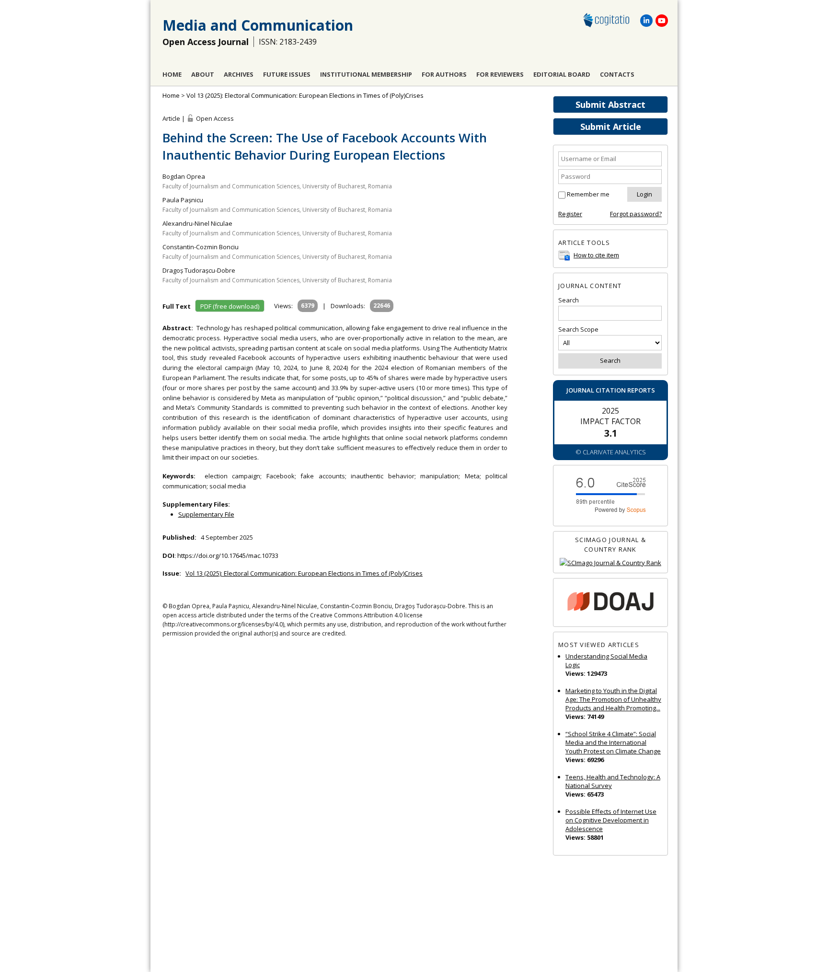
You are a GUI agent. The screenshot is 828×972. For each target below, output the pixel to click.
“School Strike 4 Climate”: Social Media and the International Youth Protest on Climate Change (613, 742)
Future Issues (286, 74)
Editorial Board (561, 74)
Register (570, 213)
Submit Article (610, 126)
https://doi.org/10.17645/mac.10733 (227, 555)
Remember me (588, 194)
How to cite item (596, 255)
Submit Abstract (610, 104)
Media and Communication (257, 25)
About (202, 74)
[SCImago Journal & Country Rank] (610, 563)
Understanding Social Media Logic (606, 660)
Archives (238, 74)
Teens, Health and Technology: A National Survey (612, 781)
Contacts (617, 74)
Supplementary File (206, 514)
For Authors (444, 74)
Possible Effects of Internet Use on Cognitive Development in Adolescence (610, 820)
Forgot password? (636, 213)
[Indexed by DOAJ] (610, 602)
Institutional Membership (366, 74)
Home (172, 74)
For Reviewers (500, 74)
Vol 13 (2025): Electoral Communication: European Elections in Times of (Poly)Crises (305, 95)
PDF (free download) (229, 306)
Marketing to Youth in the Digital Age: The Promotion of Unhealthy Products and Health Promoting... (613, 699)
